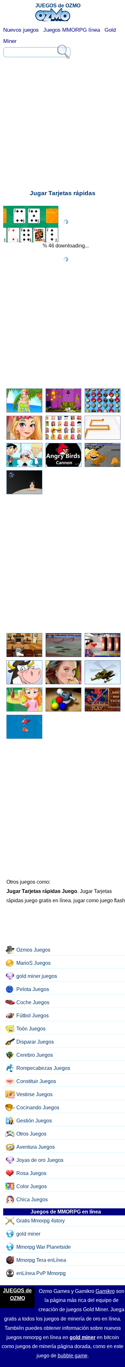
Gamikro (105, 1291)
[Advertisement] (62, 89)
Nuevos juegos (21, 30)
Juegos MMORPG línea (71, 30)
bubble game (73, 1355)
